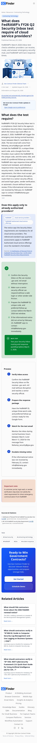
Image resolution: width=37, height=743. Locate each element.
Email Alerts (9, 700)
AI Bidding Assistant (23, 693)
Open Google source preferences (14, 107)
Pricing (18, 703)
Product (9, 693)
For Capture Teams (27, 714)
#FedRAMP (6, 541)
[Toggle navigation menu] (34, 3)
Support (29, 721)
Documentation (18, 710)
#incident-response (27, 541)
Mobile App (27, 696)
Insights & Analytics (25, 700)
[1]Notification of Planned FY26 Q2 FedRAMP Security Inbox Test (18, 252)
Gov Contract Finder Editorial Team (15, 84)
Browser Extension (12, 696)
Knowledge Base (9, 707)
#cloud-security (8, 537)
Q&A (7, 710)
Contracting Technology (21, 12)
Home (3, 12)
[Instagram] (15, 728)
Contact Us (18, 724)
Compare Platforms (14, 717)
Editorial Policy (29, 736)
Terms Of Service (8, 736)
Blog (30, 710)
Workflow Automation (14, 721)
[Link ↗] (4, 519)
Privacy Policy (19, 736)
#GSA (15, 541)
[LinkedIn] (22, 728)
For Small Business (9, 714)
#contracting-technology (25, 537)
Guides (21, 707)
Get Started (18, 579)
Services (28, 717)
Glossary (31, 707)
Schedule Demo (18, 586)
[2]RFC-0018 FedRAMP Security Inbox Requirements (17, 254)
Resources (9, 12)
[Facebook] (18, 728)
